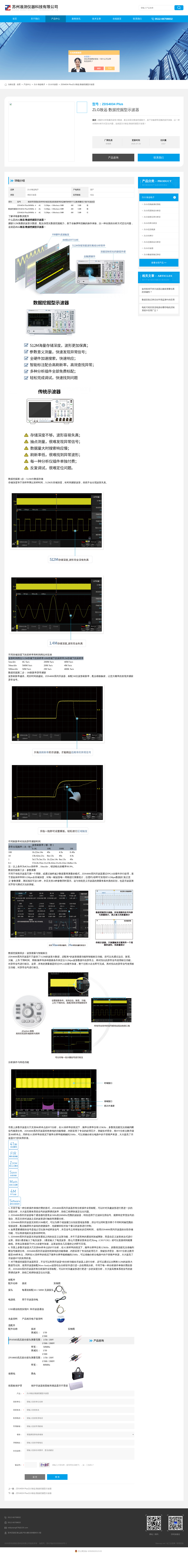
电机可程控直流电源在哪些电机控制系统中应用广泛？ (158, 309)
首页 (15, 19)
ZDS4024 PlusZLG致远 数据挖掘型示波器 (34, 1493)
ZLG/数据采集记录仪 (152, 254)
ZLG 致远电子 (39, 84)
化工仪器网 (170, 1543)
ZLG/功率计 (148, 236)
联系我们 (137, 19)
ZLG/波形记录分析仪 (152, 217)
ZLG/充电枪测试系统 (152, 204)
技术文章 (96, 19)
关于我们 (35, 19)
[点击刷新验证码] (44, 1465)
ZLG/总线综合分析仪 (152, 242)
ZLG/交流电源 (149, 229)
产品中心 (55, 19)
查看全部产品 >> (158, 263)
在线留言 (117, 19)
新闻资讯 (76, 19)
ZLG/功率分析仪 (150, 223)
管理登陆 (180, 1543)
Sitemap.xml (160, 1543)
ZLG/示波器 (53, 84)
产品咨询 (113, 157)
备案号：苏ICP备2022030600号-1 (53, 1543)
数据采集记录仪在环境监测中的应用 (158, 300)
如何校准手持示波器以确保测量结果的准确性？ (158, 290)
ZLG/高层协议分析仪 (152, 211)
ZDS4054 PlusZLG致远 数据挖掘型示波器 (34, 1488)
